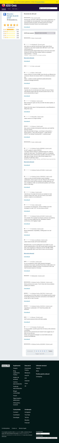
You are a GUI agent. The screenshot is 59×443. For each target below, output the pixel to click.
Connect (15, 412)
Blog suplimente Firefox (16, 372)
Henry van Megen (36, 240)
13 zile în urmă (49, 282)
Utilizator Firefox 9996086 (38, 148)
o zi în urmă (37, 66)
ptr (32, 17)
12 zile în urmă (41, 275)
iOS (26, 378)
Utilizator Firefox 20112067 (38, 216)
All (25, 386)
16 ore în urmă (41, 44)
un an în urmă (37, 17)
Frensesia (34, 327)
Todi (33, 66)
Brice (33, 72)
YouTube (27, 415)
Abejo (33, 192)
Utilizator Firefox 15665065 (38, 176)
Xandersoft (34, 44)
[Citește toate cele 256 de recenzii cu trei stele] (11, 33)
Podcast (27, 422)
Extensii (4, 9)
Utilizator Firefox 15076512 (38, 306)
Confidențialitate (6, 428)
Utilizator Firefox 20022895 (38, 344)
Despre (15, 368)
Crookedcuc (35, 88)
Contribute (16, 415)
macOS (27, 375)
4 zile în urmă (38, 142)
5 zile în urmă (48, 170)
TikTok (27, 417)
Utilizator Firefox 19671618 (38, 293)
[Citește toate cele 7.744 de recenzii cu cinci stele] (11, 29)
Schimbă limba (39, 431)
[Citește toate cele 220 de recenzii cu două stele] (11, 35)
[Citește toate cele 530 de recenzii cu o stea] (11, 37)
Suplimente (16, 365)
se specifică (18, 432)
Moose (33, 317)
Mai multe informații (29, 58)
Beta (37, 371)
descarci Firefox (40, 1)
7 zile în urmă (38, 261)
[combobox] (48, 8)
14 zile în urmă (48, 293)
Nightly (38, 368)
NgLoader (34, 116)
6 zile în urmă (40, 228)
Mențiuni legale (22, 428)
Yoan (33, 204)
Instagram (28, 412)
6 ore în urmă (38, 38)
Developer (16, 417)
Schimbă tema (39, 436)
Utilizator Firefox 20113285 (38, 170)
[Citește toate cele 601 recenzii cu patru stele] (11, 31)
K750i (33, 261)
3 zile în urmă (39, 101)
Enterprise (39, 376)
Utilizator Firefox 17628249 (38, 282)
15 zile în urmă (39, 317)
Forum (15, 395)
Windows (27, 373)
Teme (9, 9)
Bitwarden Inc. (13, 19)
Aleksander (34, 275)
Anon (33, 38)
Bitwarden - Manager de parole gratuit (12, 16)
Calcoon (34, 126)
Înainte (50, 351)
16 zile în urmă (40, 327)
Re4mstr (34, 101)
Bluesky (27, 420)
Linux (26, 383)
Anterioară (30, 351)
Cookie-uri (14, 428)
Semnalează (27, 27)
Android (27, 380)
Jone (33, 142)
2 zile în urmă (38, 72)
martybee (34, 228)
